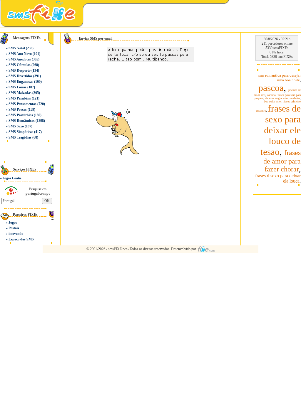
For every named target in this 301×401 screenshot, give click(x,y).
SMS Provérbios (21, 115)
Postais (14, 228)
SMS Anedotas (20, 59)
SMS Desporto (20, 70)
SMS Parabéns (20, 98)
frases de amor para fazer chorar (282, 161)
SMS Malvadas (20, 93)
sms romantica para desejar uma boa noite (279, 77)
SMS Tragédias (20, 137)
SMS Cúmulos (20, 65)
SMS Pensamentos (22, 104)
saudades (295, 98)
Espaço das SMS (21, 239)
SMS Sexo (16, 126)
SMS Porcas (18, 109)
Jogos (13, 222)
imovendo (16, 234)
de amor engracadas (276, 98)
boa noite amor (273, 101)
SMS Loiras (17, 87)
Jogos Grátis (12, 178)
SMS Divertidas (20, 76)
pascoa (271, 87)
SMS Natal (17, 48)
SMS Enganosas (21, 82)
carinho (271, 95)
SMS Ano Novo (20, 54)
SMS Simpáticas (21, 132)
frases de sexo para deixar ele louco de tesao (280, 130)
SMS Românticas (22, 121)
